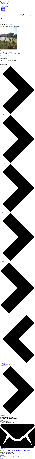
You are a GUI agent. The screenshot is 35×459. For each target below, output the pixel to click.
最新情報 (3, 10)
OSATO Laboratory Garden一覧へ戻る (8, 364)
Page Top (1, 458)
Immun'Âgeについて (5, 5)
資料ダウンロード (5, 8)
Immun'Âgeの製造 (5, 6)
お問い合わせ (4, 11)
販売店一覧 (4, 7)
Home (3, 18)
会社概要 (3, 9)
